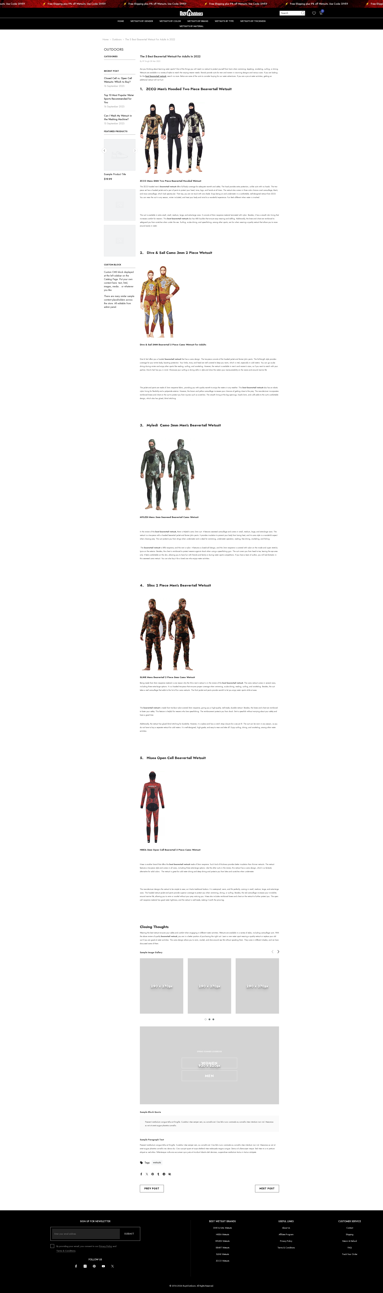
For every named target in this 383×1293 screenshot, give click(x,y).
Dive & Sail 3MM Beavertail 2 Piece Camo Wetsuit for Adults (173, 344)
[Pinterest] (152, 1174)
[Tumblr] (158, 1174)
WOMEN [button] (209, 1063)
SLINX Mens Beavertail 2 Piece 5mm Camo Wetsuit (167, 677)
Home (105, 39)
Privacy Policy (105, 1246)
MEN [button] (209, 1075)
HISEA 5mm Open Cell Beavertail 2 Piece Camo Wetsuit (170, 849)
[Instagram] (85, 1266)
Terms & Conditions (65, 1250)
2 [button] (209, 1019)
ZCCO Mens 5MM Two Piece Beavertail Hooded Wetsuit (170, 181)
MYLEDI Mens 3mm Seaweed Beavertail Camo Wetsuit (169, 517)
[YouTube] (103, 1266)
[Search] (292, 13)
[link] (161, 986)
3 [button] (213, 1019)
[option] (120, 161)
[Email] (169, 1174)
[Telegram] (164, 1174)
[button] (104, 150)
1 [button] (205, 1019)
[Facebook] (141, 1174)
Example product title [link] (115, 174)
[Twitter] (147, 1174)
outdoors (117, 39)
